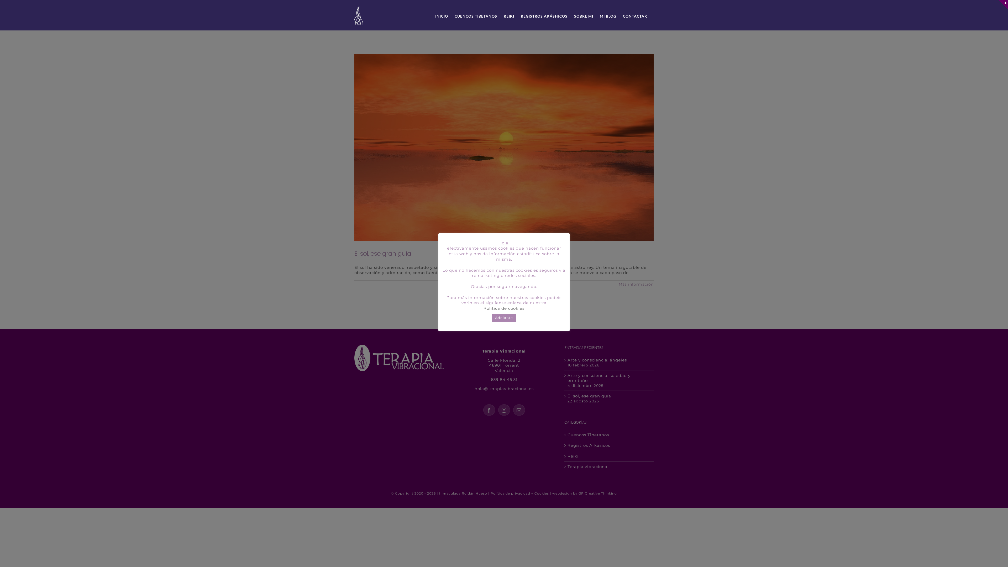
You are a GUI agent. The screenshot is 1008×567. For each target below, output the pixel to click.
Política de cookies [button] (504, 308)
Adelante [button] (504, 318)
